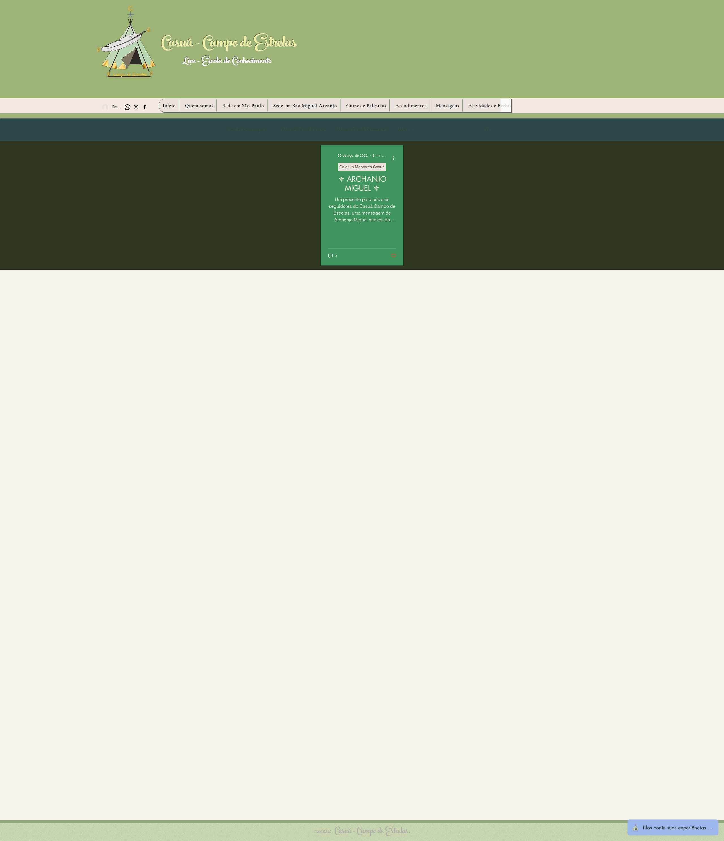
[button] (487, 130)
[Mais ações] (395, 158)
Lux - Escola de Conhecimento (226, 62)
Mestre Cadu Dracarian (362, 130)
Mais (403, 130)
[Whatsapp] (127, 107)
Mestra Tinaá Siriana (304, 130)
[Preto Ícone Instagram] (136, 107)
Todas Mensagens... (250, 130)
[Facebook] (144, 107)
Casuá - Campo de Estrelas (228, 44)
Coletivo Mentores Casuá (362, 166)
